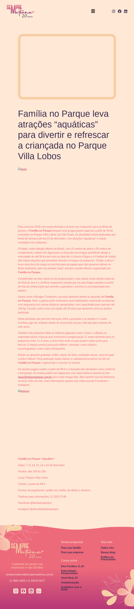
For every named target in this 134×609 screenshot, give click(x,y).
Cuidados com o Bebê (71, 588)
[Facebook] (119, 11)
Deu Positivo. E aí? (72, 566)
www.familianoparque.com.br (35, 377)
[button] (93, 11)
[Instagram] (113, 11)
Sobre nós (107, 547)
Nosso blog (108, 552)
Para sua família (71, 547)
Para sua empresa (72, 552)
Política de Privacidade (108, 558)
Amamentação (70, 582)
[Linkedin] (125, 11)
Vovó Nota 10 (69, 577)
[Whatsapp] (38, 591)
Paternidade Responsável (69, 572)
